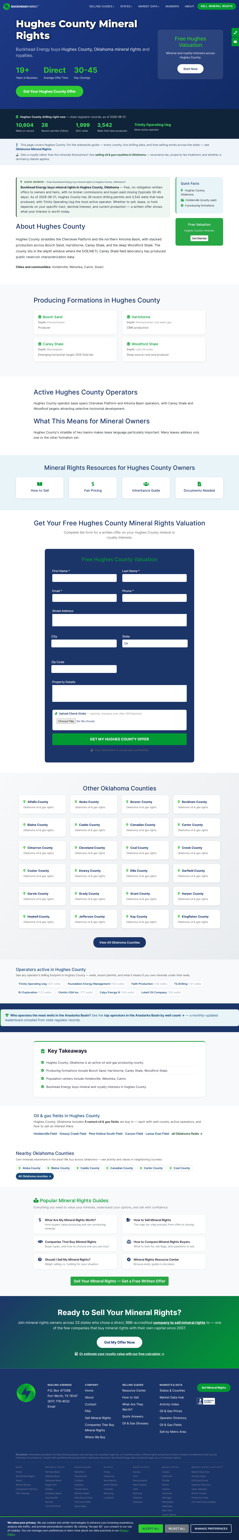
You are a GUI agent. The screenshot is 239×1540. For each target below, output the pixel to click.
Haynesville (51, 1497)
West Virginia (139, 1484)
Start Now (190, 69)
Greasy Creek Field (73, 1133)
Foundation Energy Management (96, 983)
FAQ (88, 1411)
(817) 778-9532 (59, 1401)
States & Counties (172, 1390)
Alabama (137, 1497)
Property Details (63, 682)
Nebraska (167, 1506)
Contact (90, 1404)
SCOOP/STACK (53, 1506)
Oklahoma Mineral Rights (33, 149)
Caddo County (89, 1168)
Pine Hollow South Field (105, 1133)
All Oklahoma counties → (34, 1176)
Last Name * (131, 571)
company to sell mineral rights (179, 1322)
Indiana (166, 1489)
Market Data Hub (172, 1397)
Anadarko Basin (53, 1493)
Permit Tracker (199, 1493)
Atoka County (31, 1168)
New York (167, 1510)
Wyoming (109, 1493)
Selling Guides (101, 6)
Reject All (177, 1528)
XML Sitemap (23, 1493)
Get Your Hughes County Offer (49, 91)
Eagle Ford (50, 1484)
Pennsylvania (140, 1480)
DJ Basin (79, 1480)
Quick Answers (132, 1416)
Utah (135, 1489)
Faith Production (149, 983)
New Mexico (110, 1480)
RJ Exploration (35, 992)
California (167, 1476)
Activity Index (169, 1404)
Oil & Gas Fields (171, 1425)
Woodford (79, 1472)
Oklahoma (109, 1476)
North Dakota (110, 1484)
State (126, 636)
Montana (137, 1493)
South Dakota (169, 1515)
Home (89, 1390)
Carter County (153, 1168)
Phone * (128, 591)
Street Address (63, 611)
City (54, 636)
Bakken (49, 1489)
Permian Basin (52, 1472)
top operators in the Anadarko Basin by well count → (144, 1015)
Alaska (165, 1472)
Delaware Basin (53, 1480)
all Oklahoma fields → (187, 1133)
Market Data (148, 6)
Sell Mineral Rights (217, 6)
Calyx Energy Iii (117, 992)
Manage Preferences (211, 1528)
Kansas (137, 1472)
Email (51, 1406)
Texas (107, 1472)
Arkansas (137, 1502)
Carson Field (134, 1133)
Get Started (199, 238)
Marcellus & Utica (84, 1497)
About (189, 6)
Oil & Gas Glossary (135, 1423)
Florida (165, 1480)
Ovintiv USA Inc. (75, 992)
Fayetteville (81, 1476)
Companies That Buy (27, 1489)
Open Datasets (199, 1489)
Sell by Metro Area (173, 1432)
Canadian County (121, 1168)
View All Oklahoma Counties (119, 942)
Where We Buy (95, 1437)
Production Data (200, 1497)
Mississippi (167, 1502)
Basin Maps (80, 1506)
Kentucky (167, 1493)
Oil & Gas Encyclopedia (204, 1502)
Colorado (108, 1489)
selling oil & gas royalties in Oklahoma (120, 154)
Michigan (167, 1497)
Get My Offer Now (119, 1342)
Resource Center (134, 1390)
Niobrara (79, 1484)
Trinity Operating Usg (152, 125)
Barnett (49, 1502)
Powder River (81, 1489)
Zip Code (57, 662)
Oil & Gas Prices (171, 1411)
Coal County (182, 1168)
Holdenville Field (45, 1133)
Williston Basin (82, 1493)
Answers (172, 6)
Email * (57, 591)
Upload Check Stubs (100, 713)
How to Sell (130, 1397)
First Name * (61, 571)
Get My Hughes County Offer (119, 739)
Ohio (135, 1476)
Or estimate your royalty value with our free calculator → (121, 1354)
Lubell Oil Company (161, 992)
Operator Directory (173, 1418)
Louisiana (109, 1497)
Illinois (165, 1484)
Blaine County (60, 1168)
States (126, 6)
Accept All (150, 1528)
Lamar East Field (157, 1133)
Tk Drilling (187, 983)
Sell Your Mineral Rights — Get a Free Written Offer (119, 1281)
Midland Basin (52, 1476)
